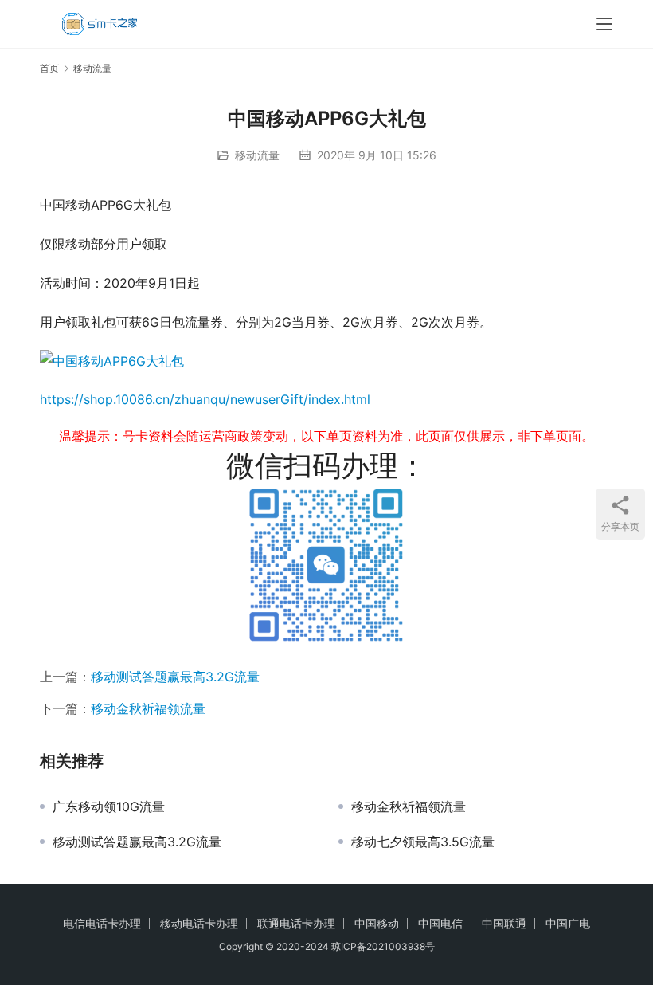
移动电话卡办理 (199, 923)
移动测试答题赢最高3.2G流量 (175, 677)
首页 (49, 68)
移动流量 (257, 155)
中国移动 (376, 923)
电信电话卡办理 (102, 923)
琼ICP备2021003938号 (383, 946)
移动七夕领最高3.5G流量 (423, 841)
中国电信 (440, 923)
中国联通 (504, 923)
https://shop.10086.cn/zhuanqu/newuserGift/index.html (205, 399)
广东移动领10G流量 (109, 806)
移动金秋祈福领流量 (148, 708)
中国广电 (567, 923)
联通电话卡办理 (296, 923)
